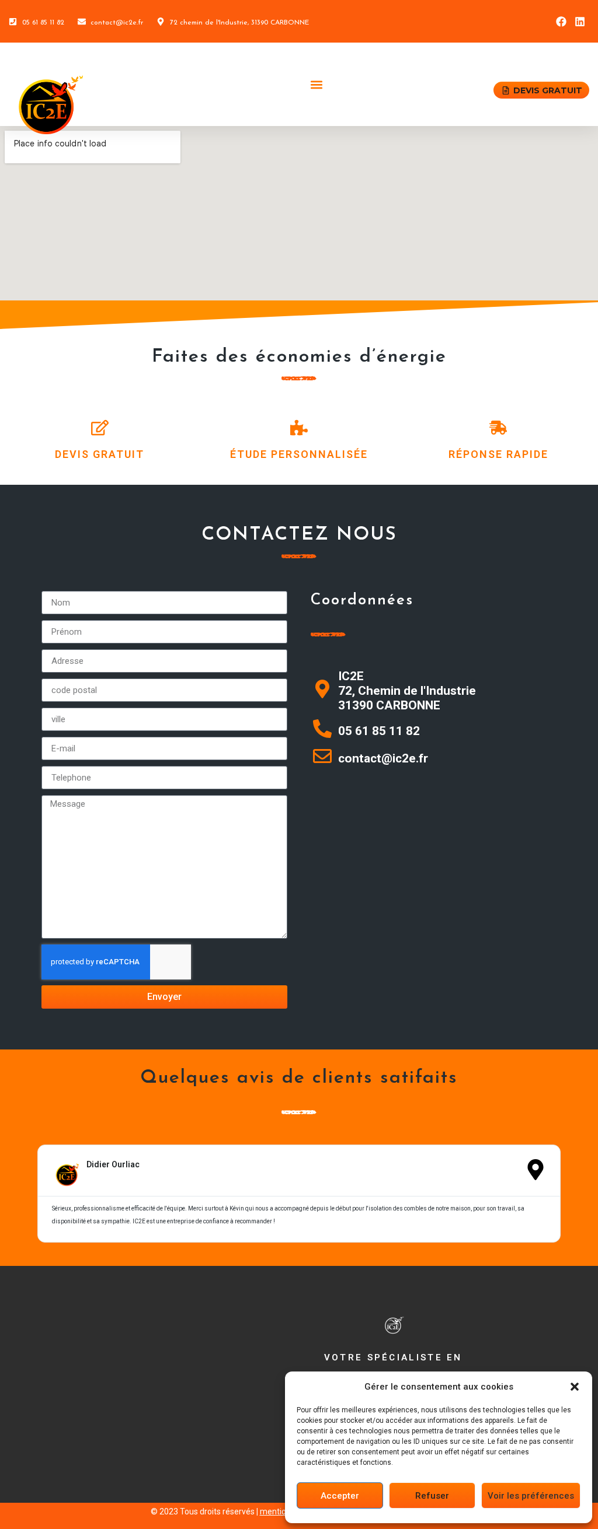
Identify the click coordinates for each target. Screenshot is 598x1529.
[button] (574, 1386)
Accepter (340, 1495)
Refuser (432, 1495)
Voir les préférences (531, 1495)
